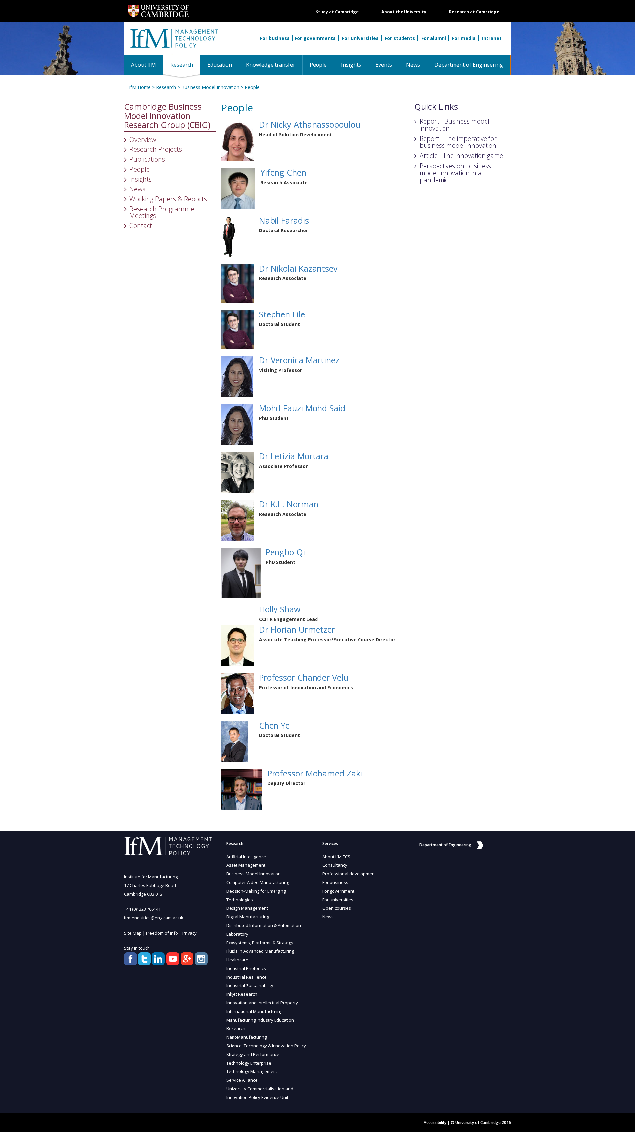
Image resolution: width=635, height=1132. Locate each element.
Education (219, 64)
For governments (315, 38)
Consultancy (334, 865)
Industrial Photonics (246, 968)
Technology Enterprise (248, 1063)
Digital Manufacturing (247, 917)
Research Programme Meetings (161, 212)
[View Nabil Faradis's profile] (229, 236)
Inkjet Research (241, 994)
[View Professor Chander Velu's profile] (237, 693)
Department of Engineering (468, 64)
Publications (147, 159)
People (318, 64)
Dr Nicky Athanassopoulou (309, 124)
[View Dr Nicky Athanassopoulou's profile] (237, 140)
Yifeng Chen (283, 172)
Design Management (247, 908)
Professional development (349, 874)
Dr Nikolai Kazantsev (298, 268)
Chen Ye (274, 725)
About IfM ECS (336, 856)
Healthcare (237, 960)
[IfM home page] (173, 42)
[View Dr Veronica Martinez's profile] (237, 376)
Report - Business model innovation (454, 125)
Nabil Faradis (284, 220)
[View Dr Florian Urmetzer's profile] (237, 645)
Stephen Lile (282, 314)
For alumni (433, 38)
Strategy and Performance (252, 1054)
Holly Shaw (280, 609)
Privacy (189, 933)
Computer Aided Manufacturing (257, 882)
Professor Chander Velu (303, 677)
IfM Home (140, 87)
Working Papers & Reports (168, 198)
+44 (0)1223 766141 (142, 909)
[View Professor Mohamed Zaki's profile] (241, 789)
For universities (360, 38)
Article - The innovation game (461, 155)
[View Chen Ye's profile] (234, 741)
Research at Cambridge (474, 12)
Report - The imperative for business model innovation (458, 142)
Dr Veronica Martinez (299, 360)
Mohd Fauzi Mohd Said (302, 408)
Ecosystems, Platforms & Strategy (259, 942)
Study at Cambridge (337, 12)
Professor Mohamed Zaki (314, 773)
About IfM (143, 64)
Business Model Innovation (210, 87)
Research (185, 64)
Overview (142, 139)
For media (464, 38)
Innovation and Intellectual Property (262, 1003)
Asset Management (245, 865)
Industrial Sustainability (249, 985)
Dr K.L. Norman (288, 504)
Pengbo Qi (285, 552)
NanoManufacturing (246, 1037)
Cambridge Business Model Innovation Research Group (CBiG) (167, 116)
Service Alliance (242, 1080)
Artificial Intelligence (246, 856)
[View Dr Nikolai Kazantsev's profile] (237, 283)
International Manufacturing (254, 1011)
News (413, 64)
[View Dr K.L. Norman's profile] (237, 520)
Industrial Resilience (246, 977)
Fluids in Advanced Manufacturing (260, 951)
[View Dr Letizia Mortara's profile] (237, 472)
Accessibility (435, 1122)
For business (275, 38)
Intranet (492, 38)
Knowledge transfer (270, 64)
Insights (351, 64)
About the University (403, 12)
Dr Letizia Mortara (293, 456)
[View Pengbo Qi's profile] (241, 572)
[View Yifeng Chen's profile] (238, 188)
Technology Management (251, 1071)
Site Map (133, 933)
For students (400, 38)
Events (383, 64)
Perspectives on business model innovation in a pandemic (455, 172)
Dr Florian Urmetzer (297, 629)
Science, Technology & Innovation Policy (266, 1046)
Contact (140, 225)
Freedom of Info (162, 933)
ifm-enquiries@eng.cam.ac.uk (153, 918)
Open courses (336, 908)
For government (338, 891)
